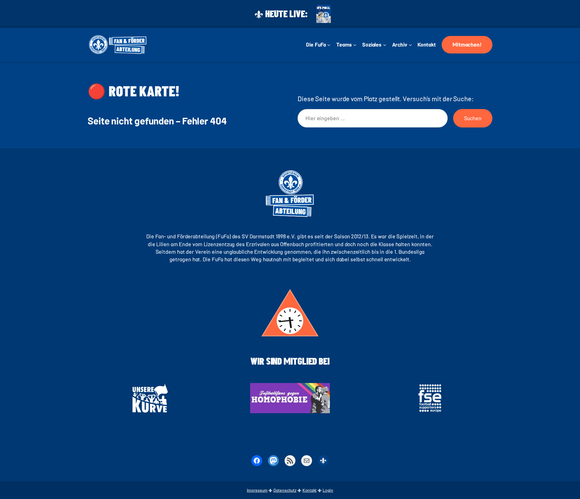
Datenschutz (284, 490)
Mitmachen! (467, 44)
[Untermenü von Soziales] (384, 45)
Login (328, 490)
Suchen (473, 118)
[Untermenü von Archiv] (410, 45)
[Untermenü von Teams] (354, 45)
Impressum (257, 490)
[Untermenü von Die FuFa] (328, 45)
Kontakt (309, 490)
